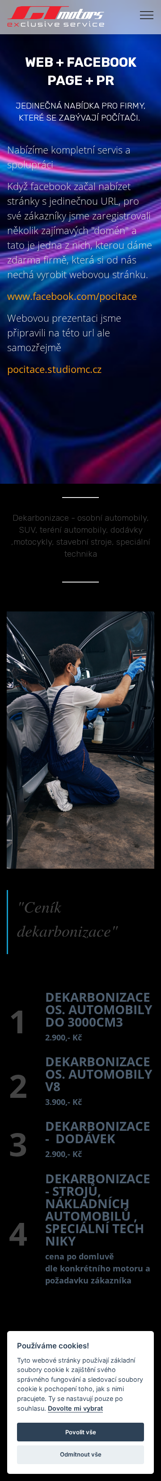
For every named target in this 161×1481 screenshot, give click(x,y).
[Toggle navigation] (147, 15)
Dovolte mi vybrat (75, 1408)
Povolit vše (80, 1432)
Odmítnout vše (81, 1454)
